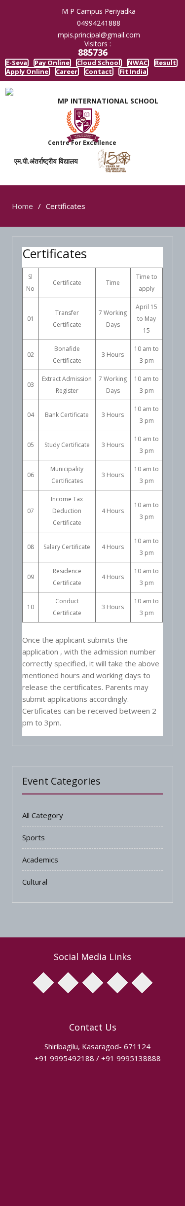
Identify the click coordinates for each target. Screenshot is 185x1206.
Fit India (112, 94)
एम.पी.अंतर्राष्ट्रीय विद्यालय (39, 185)
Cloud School (130, 65)
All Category (42, 840)
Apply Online (113, 79)
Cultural (34, 907)
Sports (33, 862)
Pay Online (72, 65)
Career (23, 94)
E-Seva (24, 65)
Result (64, 79)
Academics (40, 885)
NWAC (23, 79)
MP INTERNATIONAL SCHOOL (108, 126)
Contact (66, 94)
